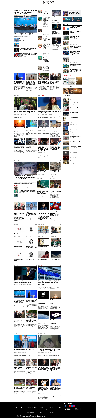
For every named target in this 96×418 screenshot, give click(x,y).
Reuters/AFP (16, 352)
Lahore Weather (30, 410)
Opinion (49, 7)
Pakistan (29, 7)
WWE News (52, 412)
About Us (41, 404)
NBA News (52, 409)
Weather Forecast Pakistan (32, 407)
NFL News (52, 410)
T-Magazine (61, 7)
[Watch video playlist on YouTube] (72, 19)
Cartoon (75, 7)
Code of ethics (59, 409)
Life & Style (54, 7)
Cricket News (52, 404)
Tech (71, 7)
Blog (21, 409)
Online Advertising (43, 405)
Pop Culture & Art (41, 352)
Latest (23, 7)
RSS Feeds (41, 407)
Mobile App (59, 410)
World (39, 7)
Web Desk (21, 36)
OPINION (16, 224)
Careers (41, 412)
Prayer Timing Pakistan (31, 404)
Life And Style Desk (41, 114)
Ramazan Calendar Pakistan (32, 405)
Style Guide (59, 404)
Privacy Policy (59, 405)
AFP (15, 284)
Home (19, 7)
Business (34, 7)
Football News (52, 405)
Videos (22, 410)
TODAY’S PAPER (43, 4)
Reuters (15, 180)
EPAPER (55, 4)
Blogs (66, 7)
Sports (44, 7)
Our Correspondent (17, 114)
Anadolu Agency (16, 36)
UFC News (52, 407)
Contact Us (41, 410)
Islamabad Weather (30, 412)
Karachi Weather (30, 409)
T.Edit (22, 405)
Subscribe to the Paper (44, 409)
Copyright (59, 407)
